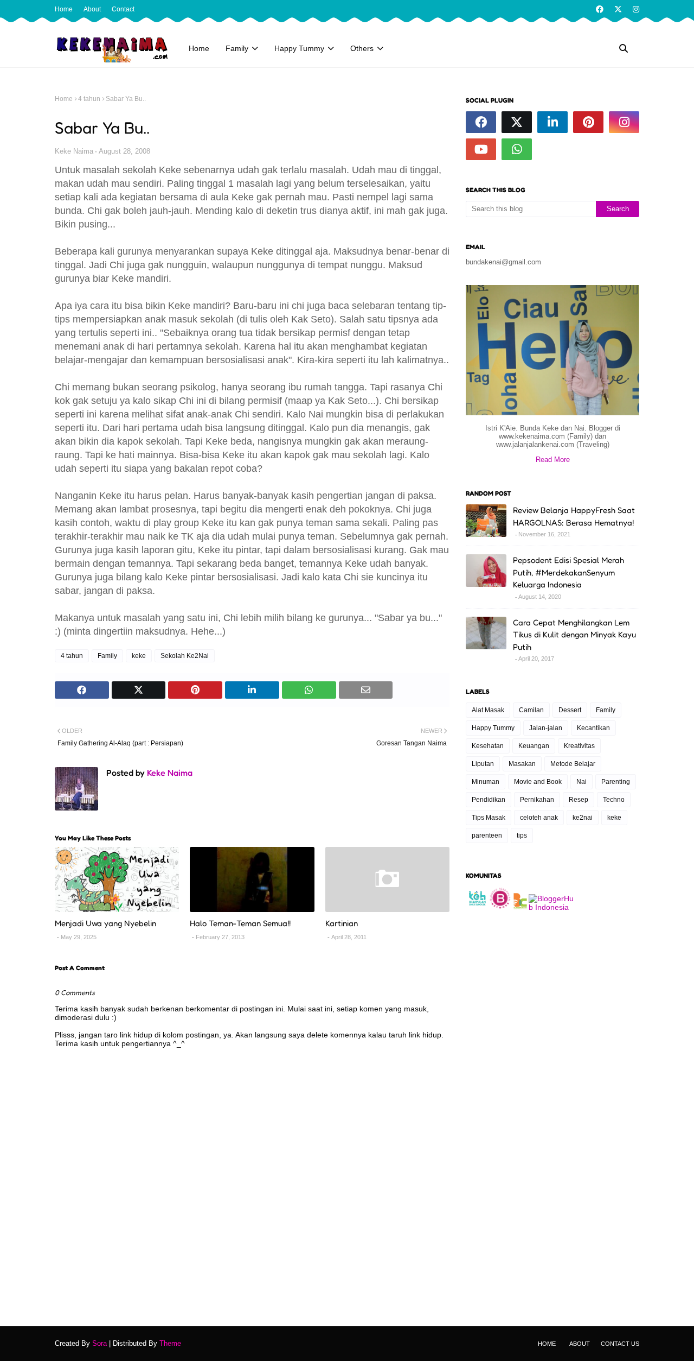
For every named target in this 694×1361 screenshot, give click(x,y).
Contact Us (620, 1343)
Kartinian (341, 923)
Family (107, 656)
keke (139, 656)
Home (64, 9)
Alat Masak (488, 710)
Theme (170, 1343)
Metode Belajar (572, 764)
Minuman (485, 782)
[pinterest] (588, 122)
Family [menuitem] (237, 48)
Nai (581, 782)
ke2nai (583, 817)
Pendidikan (488, 799)
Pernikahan (537, 799)
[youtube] (481, 149)
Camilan (531, 710)
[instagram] (634, 9)
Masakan (522, 764)
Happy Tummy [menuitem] (299, 48)
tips (522, 835)
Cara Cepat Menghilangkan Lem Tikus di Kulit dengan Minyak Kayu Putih (574, 634)
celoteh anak (539, 817)
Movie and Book (538, 782)
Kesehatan (488, 746)
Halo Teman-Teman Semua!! (240, 923)
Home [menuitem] (199, 48)
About (92, 9)
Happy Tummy (493, 728)
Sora (99, 1343)
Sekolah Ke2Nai (184, 656)
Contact (123, 9)
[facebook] (599, 9)
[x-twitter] (618, 9)
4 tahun (89, 99)
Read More (553, 459)
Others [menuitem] (362, 48)
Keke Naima (74, 151)
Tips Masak (488, 817)
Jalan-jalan (545, 728)
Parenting (615, 782)
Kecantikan (593, 728)
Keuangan (533, 746)
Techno (614, 799)
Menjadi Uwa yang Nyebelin (105, 923)
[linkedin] (552, 122)
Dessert (569, 710)
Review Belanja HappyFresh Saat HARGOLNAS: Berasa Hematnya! (574, 516)
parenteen (487, 835)
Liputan (483, 764)
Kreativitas (579, 746)
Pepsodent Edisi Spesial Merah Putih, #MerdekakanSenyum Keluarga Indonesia (568, 572)
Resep (578, 799)
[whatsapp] (517, 149)
